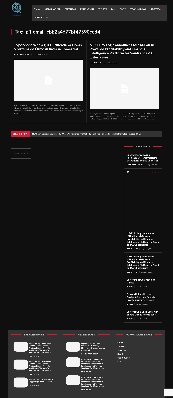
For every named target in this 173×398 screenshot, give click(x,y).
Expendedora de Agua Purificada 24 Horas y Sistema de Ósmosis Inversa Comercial (48, 47)
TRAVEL (130, 287)
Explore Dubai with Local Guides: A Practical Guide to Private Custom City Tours (141, 297)
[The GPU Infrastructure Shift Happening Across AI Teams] (21, 382)
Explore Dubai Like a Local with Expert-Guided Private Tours (142, 313)
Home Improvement (23, 55)
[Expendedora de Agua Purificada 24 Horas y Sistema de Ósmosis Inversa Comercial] (48, 80)
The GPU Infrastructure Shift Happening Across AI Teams (41, 380)
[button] (161, 9)
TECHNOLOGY (95, 63)
